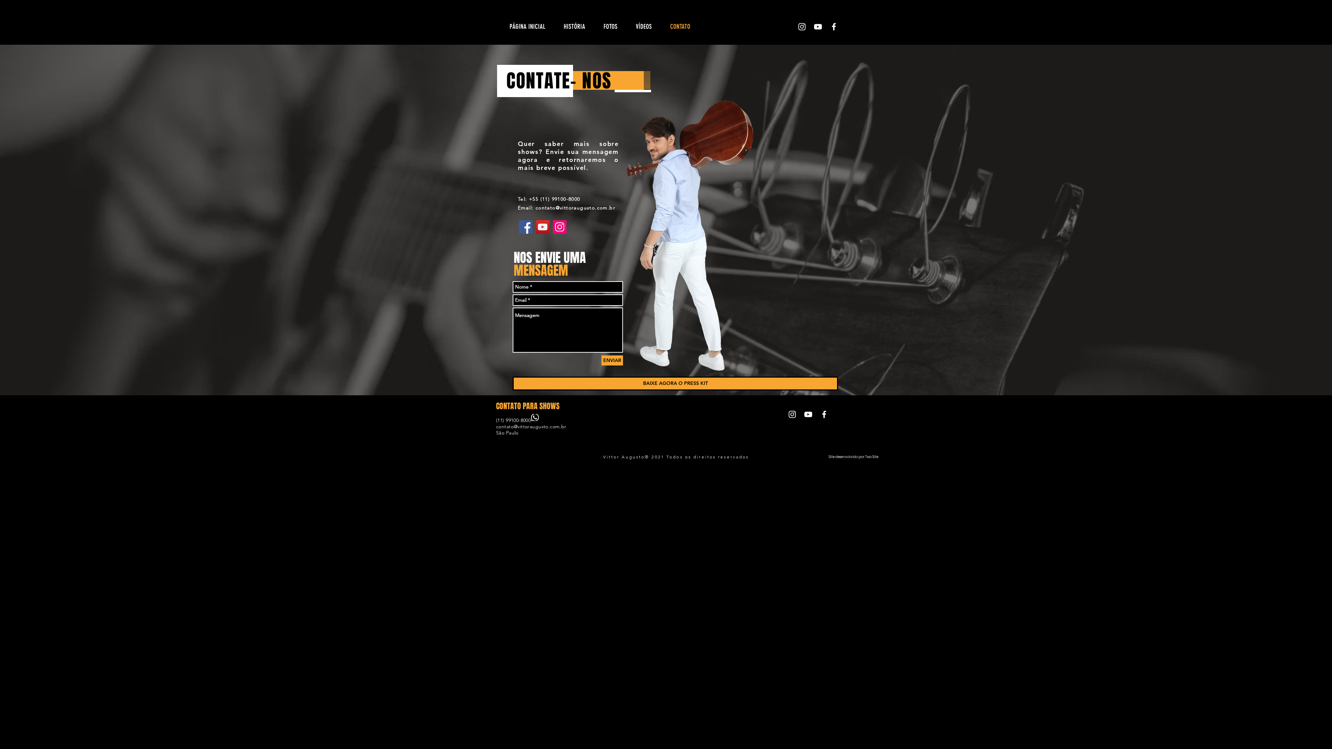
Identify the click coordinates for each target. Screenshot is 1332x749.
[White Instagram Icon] (802, 27)
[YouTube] (542, 227)
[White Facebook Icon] (834, 27)
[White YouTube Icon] (818, 27)
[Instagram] (559, 227)
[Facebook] (525, 227)
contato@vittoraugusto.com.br (531, 426)
